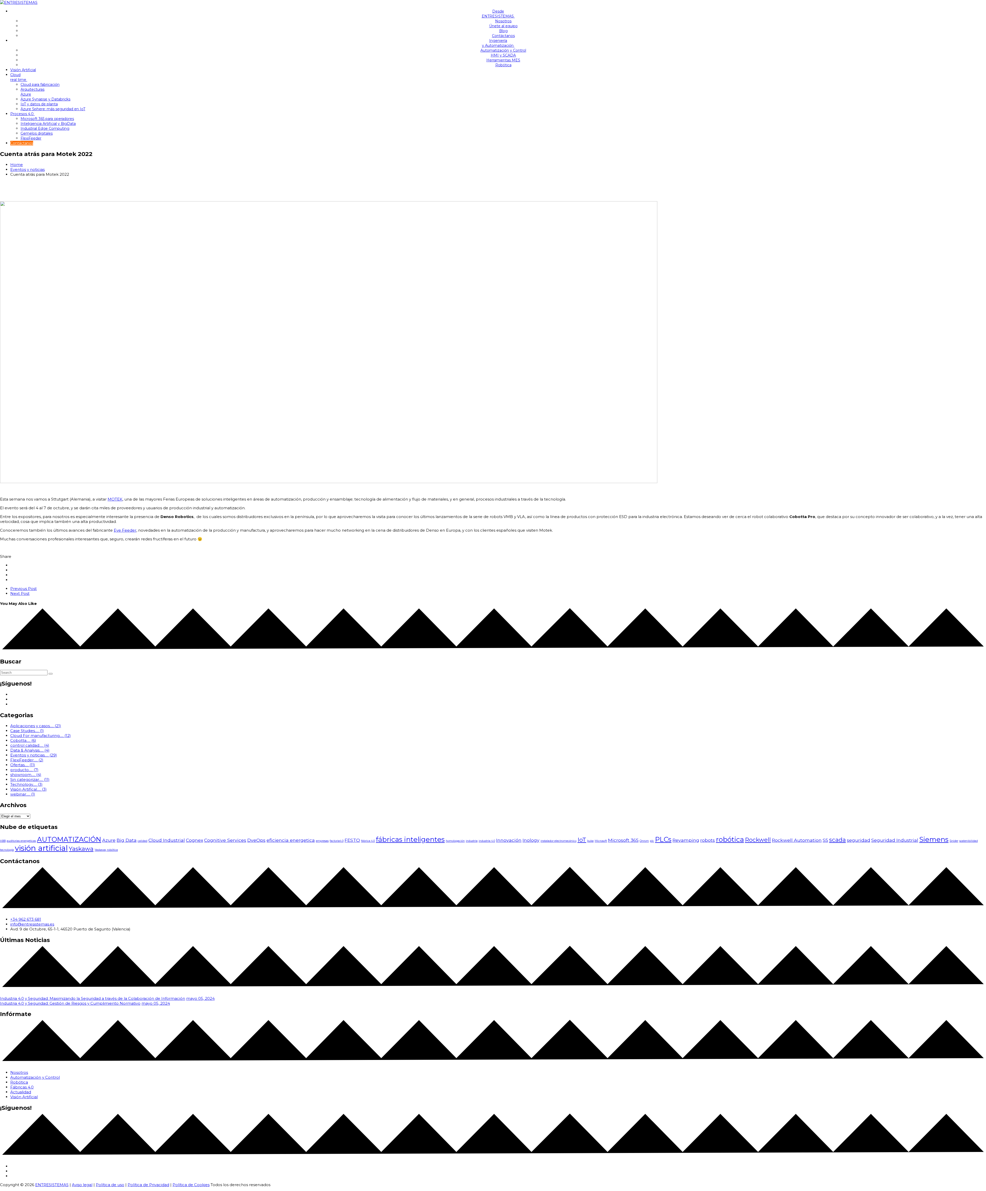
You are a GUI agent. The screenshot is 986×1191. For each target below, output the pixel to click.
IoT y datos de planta (39, 104)
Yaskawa (81, 848)
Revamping (685, 840)
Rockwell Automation (797, 840)
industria (472, 841)
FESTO (352, 840)
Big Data (127, 840)
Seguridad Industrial (894, 840)
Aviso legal (82, 1184)
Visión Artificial (23, 70)
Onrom (644, 841)
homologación (455, 841)
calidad (142, 841)
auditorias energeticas (21, 841)
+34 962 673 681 (25, 919)
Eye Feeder (125, 530)
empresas (322, 841)
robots (707, 840)
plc (652, 841)
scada (837, 839)
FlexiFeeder (31, 138)
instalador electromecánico (558, 841)
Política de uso (110, 1184)
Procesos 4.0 (22, 114)
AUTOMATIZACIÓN (69, 839)
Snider (954, 841)
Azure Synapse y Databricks (45, 99)
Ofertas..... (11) (22, 764)
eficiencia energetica (291, 840)
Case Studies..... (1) (27, 730)
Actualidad (20, 1092)
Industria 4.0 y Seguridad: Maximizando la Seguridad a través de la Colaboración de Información (92, 998)
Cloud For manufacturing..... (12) (40, 735)
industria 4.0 (487, 841)
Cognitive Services (225, 840)
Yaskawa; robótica (106, 850)
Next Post (20, 593)
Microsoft (601, 841)
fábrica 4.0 (368, 841)
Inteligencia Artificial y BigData (48, 123)
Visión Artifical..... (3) (28, 789)
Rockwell (758, 839)
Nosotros (503, 21)
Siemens (934, 839)
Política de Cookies (191, 1184)
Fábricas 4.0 (22, 1087)
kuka (590, 841)
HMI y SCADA (503, 55)
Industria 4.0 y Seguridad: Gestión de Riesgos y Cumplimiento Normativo (70, 1003)
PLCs (663, 839)
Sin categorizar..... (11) (30, 779)
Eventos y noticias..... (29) (33, 755)
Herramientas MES (503, 60)
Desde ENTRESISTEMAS (498, 14)
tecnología (7, 850)
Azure (109, 840)
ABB (3, 841)
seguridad (858, 840)
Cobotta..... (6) (23, 740)
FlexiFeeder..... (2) (26, 760)
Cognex (194, 840)
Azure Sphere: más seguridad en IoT (53, 109)
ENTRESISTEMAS (52, 1184)
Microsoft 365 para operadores (47, 118)
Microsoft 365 (623, 840)
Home (16, 164)
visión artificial (41, 848)
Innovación (509, 840)
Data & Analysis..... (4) (30, 750)
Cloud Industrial (166, 840)
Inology (531, 840)
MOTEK (115, 499)
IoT (581, 839)
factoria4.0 (337, 841)
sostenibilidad (968, 841)
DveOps (256, 840)
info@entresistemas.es (32, 924)
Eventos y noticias (27, 169)
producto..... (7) (24, 769)
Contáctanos (503, 35)
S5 (825, 840)
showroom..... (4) (25, 774)
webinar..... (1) (22, 794)
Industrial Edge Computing (45, 128)
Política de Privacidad (148, 1184)
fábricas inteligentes (410, 839)
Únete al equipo (503, 26)
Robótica (503, 65)
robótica (730, 839)
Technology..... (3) (26, 784)
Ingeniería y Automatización (498, 43)
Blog (503, 31)
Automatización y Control (503, 50)
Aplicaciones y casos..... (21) (35, 725)
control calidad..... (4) (29, 745)
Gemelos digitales (37, 133)
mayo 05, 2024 (200, 998)
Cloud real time (18, 77)
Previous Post (23, 588)
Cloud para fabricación (40, 84)
